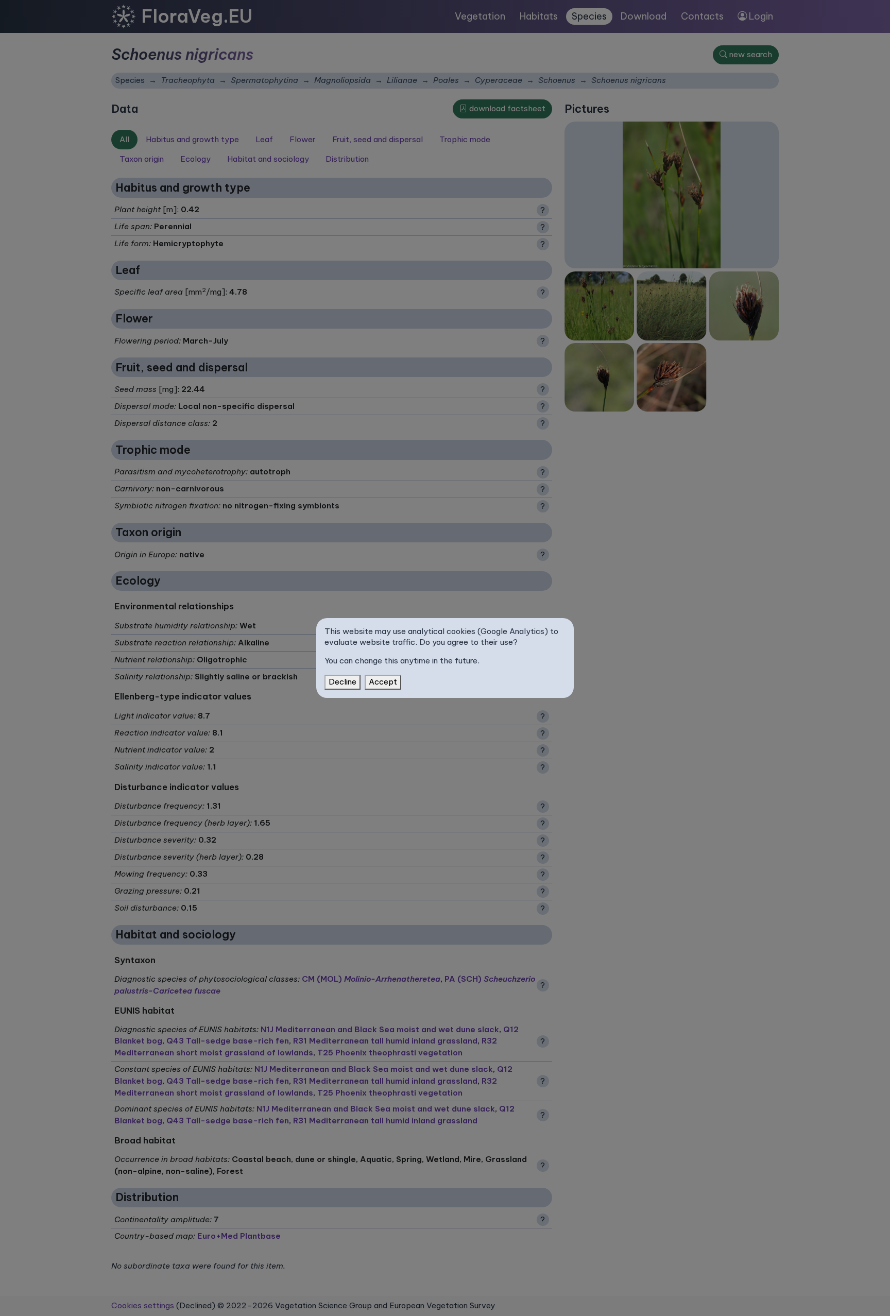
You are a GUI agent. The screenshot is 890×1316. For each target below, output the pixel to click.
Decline (342, 682)
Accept (383, 682)
